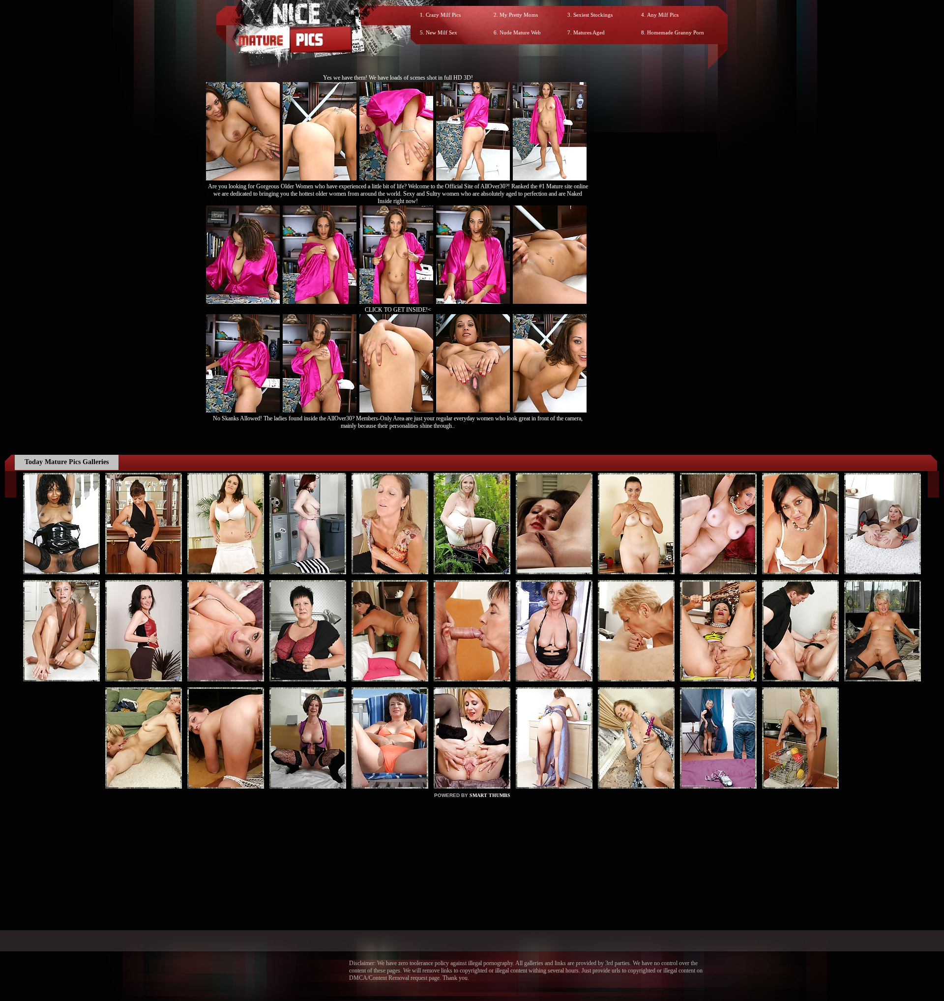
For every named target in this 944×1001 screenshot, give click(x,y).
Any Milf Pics (662, 15)
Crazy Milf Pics (443, 15)
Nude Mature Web (520, 32)
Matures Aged (589, 32)
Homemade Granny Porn (675, 32)
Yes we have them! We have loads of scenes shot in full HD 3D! (398, 77)
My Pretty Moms (519, 15)
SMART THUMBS (490, 795)
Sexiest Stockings (593, 15)
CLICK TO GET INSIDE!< (398, 309)
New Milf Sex (441, 32)
